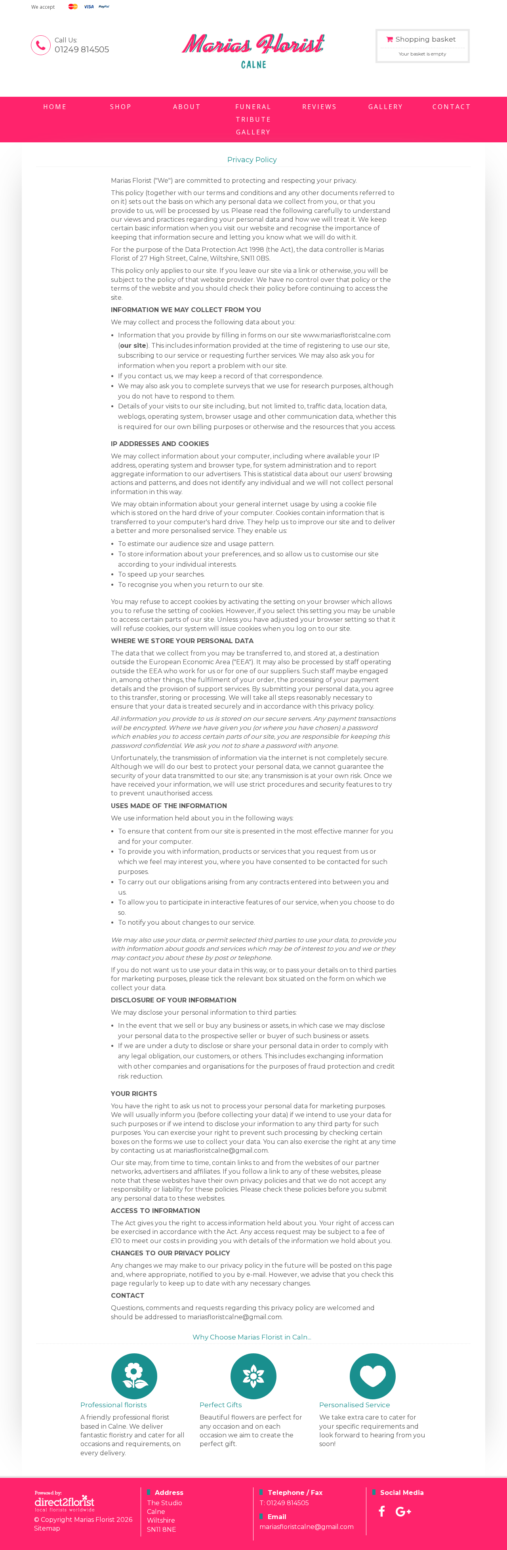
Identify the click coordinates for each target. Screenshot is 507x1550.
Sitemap (47, 1528)
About (187, 106)
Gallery (385, 106)
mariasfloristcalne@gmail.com (306, 1527)
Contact (452, 106)
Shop (121, 106)
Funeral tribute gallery (253, 119)
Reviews (319, 106)
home (55, 106)
